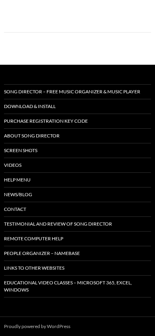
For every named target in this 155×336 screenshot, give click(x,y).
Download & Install (30, 106)
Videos (12, 165)
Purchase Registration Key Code (46, 121)
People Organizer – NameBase (42, 253)
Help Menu (17, 180)
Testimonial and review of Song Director (58, 224)
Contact (15, 209)
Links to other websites (34, 268)
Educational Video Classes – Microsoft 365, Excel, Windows (68, 286)
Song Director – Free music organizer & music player (72, 92)
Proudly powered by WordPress (37, 326)
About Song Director (32, 136)
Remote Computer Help (33, 238)
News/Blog (18, 194)
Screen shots (20, 150)
